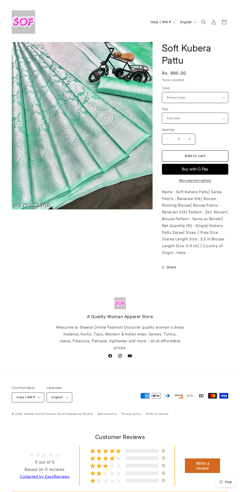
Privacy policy (131, 413)
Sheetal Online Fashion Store (44, 413)
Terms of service (157, 413)
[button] (203, 22)
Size (165, 109)
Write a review (202, 466)
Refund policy (107, 413)
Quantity (168, 129)
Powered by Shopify (79, 413)
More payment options (195, 180)
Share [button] (171, 267)
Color (166, 88)
